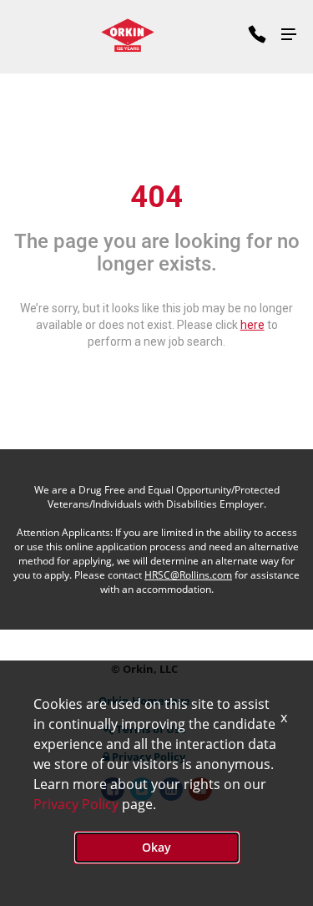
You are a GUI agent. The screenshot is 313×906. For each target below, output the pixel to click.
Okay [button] (156, 847)
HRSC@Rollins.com (188, 575)
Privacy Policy (76, 804)
